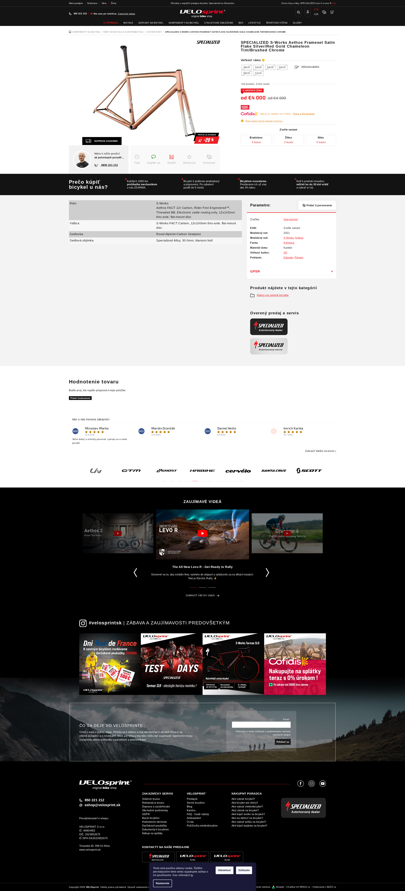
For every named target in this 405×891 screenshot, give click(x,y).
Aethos (299, 238)
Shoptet (280, 887)
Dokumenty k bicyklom (155, 829)
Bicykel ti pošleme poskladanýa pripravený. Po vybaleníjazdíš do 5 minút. (201, 184)
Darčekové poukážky (154, 825)
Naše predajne (76, 3)
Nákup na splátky (152, 833)
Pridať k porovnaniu (319, 205)
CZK (316, 14)
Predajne (192, 799)
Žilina (113, 3)
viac (334, 3)
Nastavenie (162, 883)
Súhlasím (244, 870)
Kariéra (191, 810)
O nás (190, 821)
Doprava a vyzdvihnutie (156, 806)
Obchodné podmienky (155, 810)
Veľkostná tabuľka (310, 66)
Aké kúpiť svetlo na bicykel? (248, 814)
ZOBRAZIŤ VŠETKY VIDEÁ (200, 595)
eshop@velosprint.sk (102, 805)
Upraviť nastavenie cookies (141, 887)
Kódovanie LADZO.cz (324, 887)
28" (286, 252)
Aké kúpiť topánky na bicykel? (249, 825)
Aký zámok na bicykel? (245, 810)
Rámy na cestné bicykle (273, 295)
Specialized (291, 219)
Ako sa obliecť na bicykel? (247, 818)
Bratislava (92, 3)
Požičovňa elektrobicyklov (202, 825)
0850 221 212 (109, 165)
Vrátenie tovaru (151, 799)
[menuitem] (111, 23)
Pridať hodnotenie (80, 398)
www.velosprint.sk (90, 849)
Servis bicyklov (196, 802)
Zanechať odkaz (126, 13)
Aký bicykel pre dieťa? (245, 802)
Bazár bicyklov (151, 818)
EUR (316, 9)
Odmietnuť (224, 870)
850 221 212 (80, 13)
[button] (164, 479)
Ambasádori (194, 818)
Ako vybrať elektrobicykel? (247, 806)
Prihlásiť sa (283, 742)
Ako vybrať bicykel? (243, 799)
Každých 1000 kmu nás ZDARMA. (142, 184)
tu (192, 875)
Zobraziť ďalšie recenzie (319, 451)
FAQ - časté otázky (198, 814)
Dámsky (288, 257)
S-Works (162, 203)
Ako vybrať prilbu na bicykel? (249, 821)
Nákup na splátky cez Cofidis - (287, 114)
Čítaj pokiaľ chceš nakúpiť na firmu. (264, 121)
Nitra (104, 3)
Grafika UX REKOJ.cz (298, 887)
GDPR (146, 814)
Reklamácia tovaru (153, 802)
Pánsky (299, 257)
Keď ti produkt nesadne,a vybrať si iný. (312, 184)
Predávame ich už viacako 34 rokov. (253, 184)
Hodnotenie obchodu (154, 821)
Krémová (289, 242)
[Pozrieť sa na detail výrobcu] (208, 42)
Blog (189, 806)
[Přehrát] (117, 533)
